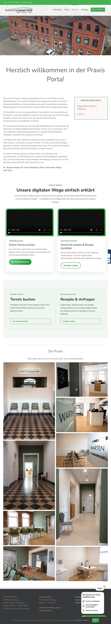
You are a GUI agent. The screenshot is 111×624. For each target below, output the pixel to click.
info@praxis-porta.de (26, 2)
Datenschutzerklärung (82, 620)
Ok (95, 620)
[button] (91, 100)
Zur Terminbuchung (20, 262)
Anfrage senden (70, 265)
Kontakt (78, 597)
